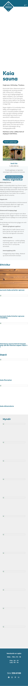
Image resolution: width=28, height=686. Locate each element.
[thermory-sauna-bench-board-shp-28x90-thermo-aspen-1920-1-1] (14, 323)
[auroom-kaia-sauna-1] (14, 424)
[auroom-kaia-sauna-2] (14, 498)
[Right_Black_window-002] (14, 627)
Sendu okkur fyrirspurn (14, 177)
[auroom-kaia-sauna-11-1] (14, 535)
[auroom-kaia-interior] (14, 442)
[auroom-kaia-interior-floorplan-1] (14, 461)
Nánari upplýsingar (10, 142)
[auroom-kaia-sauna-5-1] (14, 571)
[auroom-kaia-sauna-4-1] (14, 590)
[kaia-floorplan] (14, 360)
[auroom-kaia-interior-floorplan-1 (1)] (14, 479)
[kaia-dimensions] (14, 386)
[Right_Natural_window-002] (14, 608)
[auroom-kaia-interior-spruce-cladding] (14, 296)
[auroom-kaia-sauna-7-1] (14, 553)
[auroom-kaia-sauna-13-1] (14, 516)
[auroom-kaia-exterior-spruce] (14, 288)
